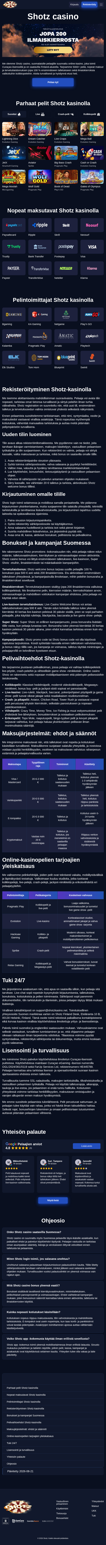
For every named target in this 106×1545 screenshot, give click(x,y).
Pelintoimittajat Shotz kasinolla (23, 1401)
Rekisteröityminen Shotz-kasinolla (25, 1408)
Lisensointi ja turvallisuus (20, 1450)
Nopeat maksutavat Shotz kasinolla (26, 1394)
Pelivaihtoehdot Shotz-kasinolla (24, 1422)
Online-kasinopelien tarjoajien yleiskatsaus (30, 1436)
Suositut (12, 114)
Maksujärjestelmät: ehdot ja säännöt (27, 1429)
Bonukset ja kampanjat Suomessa (25, 1415)
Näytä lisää (53, 1200)
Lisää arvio (86, 1146)
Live (38, 114)
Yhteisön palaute (16, 1456)
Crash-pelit (63, 114)
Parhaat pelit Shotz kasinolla (22, 1388)
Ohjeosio (12, 1463)
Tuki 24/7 (12, 1443)
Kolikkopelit (90, 114)
